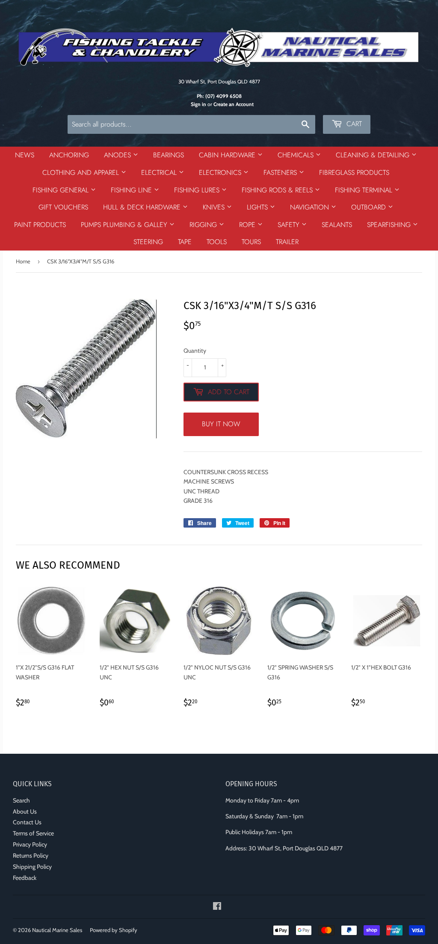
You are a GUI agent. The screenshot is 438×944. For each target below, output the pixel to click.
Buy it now (221, 424)
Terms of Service (33, 833)
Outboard (369, 207)
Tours (251, 242)
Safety (290, 225)
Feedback (24, 878)
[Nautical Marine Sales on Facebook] (217, 907)
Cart (353, 124)
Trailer (287, 242)
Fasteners (281, 172)
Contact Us (27, 822)
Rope (248, 225)
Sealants (337, 225)
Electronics (221, 172)
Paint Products (40, 225)
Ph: (219, 96)
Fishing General (62, 190)
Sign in (198, 104)
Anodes (118, 155)
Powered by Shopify (113, 929)
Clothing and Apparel (81, 172)
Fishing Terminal (364, 190)
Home (23, 261)
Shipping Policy (32, 866)
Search (21, 800)
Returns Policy (30, 855)
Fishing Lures (198, 190)
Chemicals (297, 155)
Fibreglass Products (354, 172)
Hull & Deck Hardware (143, 207)
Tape (185, 242)
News (24, 155)
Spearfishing (390, 225)
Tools (217, 242)
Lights (258, 207)
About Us (25, 811)
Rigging (204, 225)
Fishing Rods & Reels (278, 190)
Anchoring (69, 155)
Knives (215, 207)
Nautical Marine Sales (57, 929)
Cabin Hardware (228, 155)
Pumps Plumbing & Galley (125, 225)
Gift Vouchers (63, 207)
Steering (148, 242)
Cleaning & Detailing (373, 155)
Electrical (160, 172)
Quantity (194, 350)
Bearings (168, 155)
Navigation (310, 207)
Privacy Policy (30, 844)
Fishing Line (132, 190)
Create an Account (233, 104)
